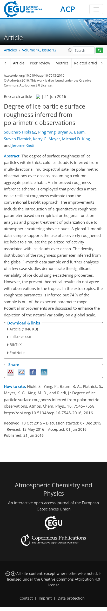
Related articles (87, 63)
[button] (70, 50)
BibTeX (16, 344)
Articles (10, 50)
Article (18, 63)
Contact (26, 598)
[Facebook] (32, 371)
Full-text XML (21, 336)
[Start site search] (99, 51)
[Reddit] (21, 371)
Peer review (40, 63)
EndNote (17, 352)
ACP (67, 9)
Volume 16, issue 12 (39, 50)
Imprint (45, 598)
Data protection (71, 598)
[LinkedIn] (44, 371)
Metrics (62, 63)
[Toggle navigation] (96, 9)
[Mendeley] (10, 371)
